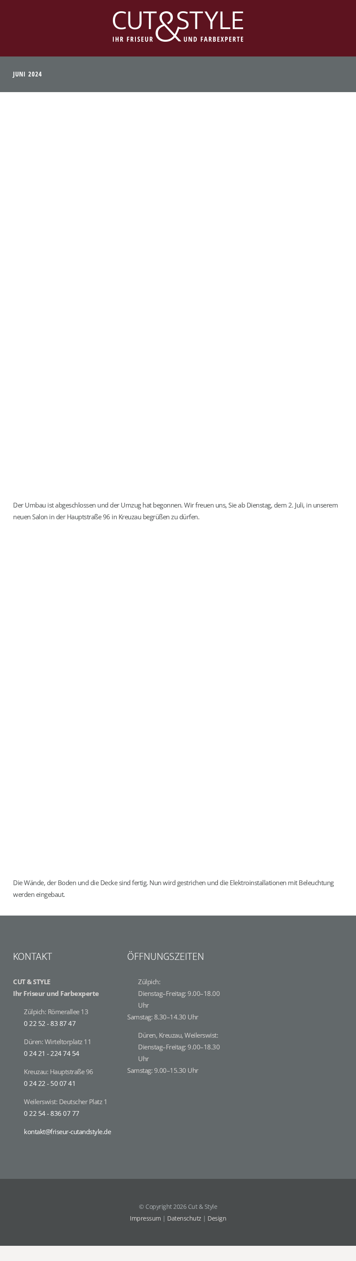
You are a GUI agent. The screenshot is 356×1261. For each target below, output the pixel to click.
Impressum (145, 1218)
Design (217, 1218)
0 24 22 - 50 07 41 (50, 1083)
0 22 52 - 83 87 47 (50, 1023)
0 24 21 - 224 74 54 (51, 1053)
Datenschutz (184, 1218)
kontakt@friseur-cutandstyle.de (67, 1131)
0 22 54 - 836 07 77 (51, 1113)
